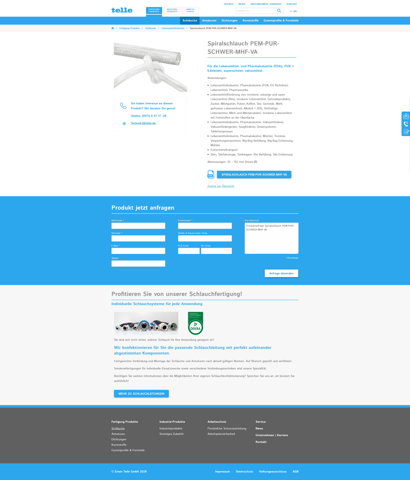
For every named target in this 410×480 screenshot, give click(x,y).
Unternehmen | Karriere (266, 4)
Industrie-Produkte (172, 10)
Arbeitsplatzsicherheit (221, 434)
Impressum (222, 472)
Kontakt (292, 4)
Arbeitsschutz (190, 10)
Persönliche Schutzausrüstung (227, 429)
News (242, 4)
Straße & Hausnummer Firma (192, 233)
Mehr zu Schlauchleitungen (141, 394)
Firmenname (185, 220)
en (295, 11)
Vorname (116, 233)
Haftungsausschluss (273, 472)
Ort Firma (205, 245)
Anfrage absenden (281, 273)
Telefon (115, 258)
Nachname (117, 220)
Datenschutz (244, 472)
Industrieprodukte (171, 429)
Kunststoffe (119, 445)
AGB (296, 472)
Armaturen (118, 434)
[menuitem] (154, 10)
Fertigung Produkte (154, 10)
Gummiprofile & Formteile (128, 450)
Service (229, 4)
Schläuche (190, 21)
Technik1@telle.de (143, 123)
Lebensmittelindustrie (173, 28)
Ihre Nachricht (252, 220)
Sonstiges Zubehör (172, 434)
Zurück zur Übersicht (220, 186)
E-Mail (115, 245)
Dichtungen (118, 439)
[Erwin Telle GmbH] (121, 11)
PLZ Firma (183, 245)
